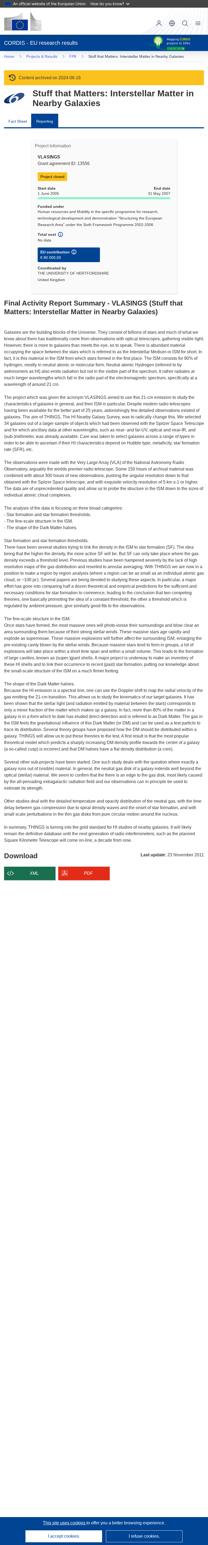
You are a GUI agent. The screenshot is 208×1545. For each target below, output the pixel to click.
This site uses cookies (64, 1523)
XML (34, 873)
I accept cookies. (64, 1536)
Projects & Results (41, 56)
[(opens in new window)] (22, 21)
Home (9, 56)
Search (185, 23)
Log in (159, 23)
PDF (88, 873)
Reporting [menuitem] (44, 121)
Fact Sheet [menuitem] (17, 121)
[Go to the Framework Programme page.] (14, 98)
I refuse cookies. (144, 1536)
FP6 (72, 56)
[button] (172, 23)
